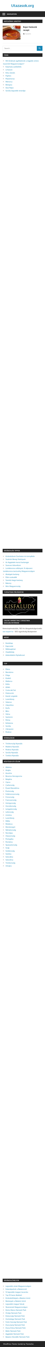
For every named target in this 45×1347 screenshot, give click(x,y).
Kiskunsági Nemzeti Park (15, 1316)
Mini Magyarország (13, 586)
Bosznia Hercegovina (14, 776)
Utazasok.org (22, 5)
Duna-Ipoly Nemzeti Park (15, 1325)
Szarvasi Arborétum (13, 565)
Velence (9, 702)
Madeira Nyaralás (12, 747)
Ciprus (8, 782)
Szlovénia (9, 860)
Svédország (10, 851)
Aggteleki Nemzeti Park (15, 1334)
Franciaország (11, 800)
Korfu (8, 708)
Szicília (8, 726)
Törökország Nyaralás (14, 743)
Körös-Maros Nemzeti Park (16, 1310)
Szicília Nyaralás (12, 752)
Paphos (8, 76)
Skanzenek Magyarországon (17, 1307)
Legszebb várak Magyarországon (18, 1286)
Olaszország (10, 836)
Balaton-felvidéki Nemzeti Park (18, 1337)
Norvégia (9, 833)
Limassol (9, 70)
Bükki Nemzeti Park (13, 1331)
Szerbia (8, 854)
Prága (8, 675)
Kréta (8, 684)
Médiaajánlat (11, 649)
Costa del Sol (11, 690)
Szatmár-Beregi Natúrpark (16, 559)
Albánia (9, 767)
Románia (9, 842)
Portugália (9, 839)
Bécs (7, 711)
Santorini (9, 717)
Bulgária (9, 779)
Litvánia (9, 815)
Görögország (11, 803)
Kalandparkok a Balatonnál (16, 1289)
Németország (11, 830)
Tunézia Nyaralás (12, 755)
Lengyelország (11, 809)
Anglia (8, 770)
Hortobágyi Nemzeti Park (15, 1319)
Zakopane (9, 729)
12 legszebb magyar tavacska (17, 1292)
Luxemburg (10, 699)
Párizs (8, 669)
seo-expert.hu (8, 631)
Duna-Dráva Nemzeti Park (16, 1328)
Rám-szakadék (11, 577)
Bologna (9, 85)
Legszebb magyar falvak (15, 1304)
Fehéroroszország (12, 794)
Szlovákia (9, 857)
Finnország (10, 797)
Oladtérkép (10, 652)
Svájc (8, 848)
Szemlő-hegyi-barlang (14, 580)
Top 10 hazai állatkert (14, 1295)
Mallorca (9, 681)
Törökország (10, 863)
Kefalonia (9, 723)
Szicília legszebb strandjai (16, 91)
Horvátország (11, 806)
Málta (8, 821)
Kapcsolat (9, 646)
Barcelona (9, 672)
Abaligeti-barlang (12, 574)
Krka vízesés (10, 73)
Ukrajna (9, 866)
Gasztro (28, 34)
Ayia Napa (10, 88)
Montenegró (10, 827)
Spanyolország (11, 845)
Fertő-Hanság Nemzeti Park (16, 1322)
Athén (8, 687)
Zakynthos (10, 705)
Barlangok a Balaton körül (16, 1301)
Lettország (10, 812)
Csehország (10, 785)
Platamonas (10, 79)
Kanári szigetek (11, 696)
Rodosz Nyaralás (12, 750)
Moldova (9, 824)
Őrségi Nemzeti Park (13, 1313)
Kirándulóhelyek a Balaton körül (18, 1298)
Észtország (10, 791)
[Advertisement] (22, 118)
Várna (8, 714)
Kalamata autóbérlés (13, 67)
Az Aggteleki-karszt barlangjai (17, 562)
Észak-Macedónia (12, 788)
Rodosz (8, 732)
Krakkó (8, 678)
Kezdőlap (9, 643)
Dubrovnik (10, 693)
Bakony (8, 583)
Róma (8, 720)
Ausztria (9, 773)
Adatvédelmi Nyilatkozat (15, 655)
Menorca (9, 82)
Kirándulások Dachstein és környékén (20, 556)
